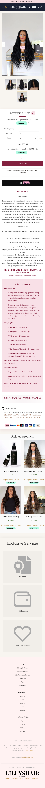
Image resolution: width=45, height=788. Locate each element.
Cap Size (9, 133)
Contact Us (22, 685)
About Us (22, 696)
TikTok (22, 728)
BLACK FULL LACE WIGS (14, 415)
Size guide (22, 678)
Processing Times (22, 671)
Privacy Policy (29, 750)
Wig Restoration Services (22, 675)
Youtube (22, 731)
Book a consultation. (28, 1)
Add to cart (22, 163)
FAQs (22, 682)
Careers (22, 710)
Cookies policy (35, 778)
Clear (40, 138)
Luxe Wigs (36, 417)
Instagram (22, 721)
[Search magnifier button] (6, 7)
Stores (22, 700)
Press (22, 707)
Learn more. (32, 275)
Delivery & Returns (22, 668)
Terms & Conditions (11, 778)
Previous (3, 44)
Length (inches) (9, 129)
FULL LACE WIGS (17, 417)
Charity (22, 703)
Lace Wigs (28, 417)
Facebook (22, 724)
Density (9, 138)
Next (41, 44)
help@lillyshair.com (27, 757)
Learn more (22, 173)
